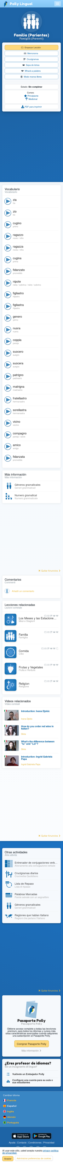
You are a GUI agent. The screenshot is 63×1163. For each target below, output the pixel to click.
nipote (17, 281)
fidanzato (19, 270)
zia (15, 199)
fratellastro (20, 398)
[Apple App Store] (21, 1136)
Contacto (22, 1142)
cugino (17, 223)
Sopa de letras (32, 64)
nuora (16, 328)
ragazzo (18, 235)
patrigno (18, 375)
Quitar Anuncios (49, 570)
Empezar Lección (32, 47)
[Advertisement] (31, 146)
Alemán (11, 1117)
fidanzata (19, 456)
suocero (18, 351)
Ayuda (12, 1142)
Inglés (10, 1111)
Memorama (32, 53)
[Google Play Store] (41, 1136)
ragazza (18, 246)
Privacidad (48, 1142)
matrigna (18, 386)
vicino (16, 421)
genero (17, 316)
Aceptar (7, 1158)
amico (17, 445)
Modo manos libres (32, 76)
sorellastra (19, 410)
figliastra (18, 305)
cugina (17, 258)
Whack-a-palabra (32, 70)
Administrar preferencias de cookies (34, 1158)
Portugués (13, 1122)
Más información (30, 1050)
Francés (11, 1100)
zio (15, 211)
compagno (20, 433)
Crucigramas (32, 59)
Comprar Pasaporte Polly (31, 1044)
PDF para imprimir (33, 106)
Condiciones (34, 1142)
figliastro (18, 293)
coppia (17, 340)
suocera (18, 363)
